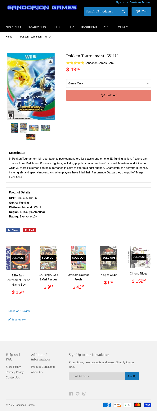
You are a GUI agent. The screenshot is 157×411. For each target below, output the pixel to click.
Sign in (119, 2)
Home (9, 36)
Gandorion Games (25, 405)
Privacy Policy (15, 372)
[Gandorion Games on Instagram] (84, 394)
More (122, 27)
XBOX (56, 27)
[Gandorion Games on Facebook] (71, 394)
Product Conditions (43, 366)
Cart (144, 11)
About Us (37, 372)
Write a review (17, 319)
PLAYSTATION (36, 27)
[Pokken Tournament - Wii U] (14, 128)
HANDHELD (89, 27)
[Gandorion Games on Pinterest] (78, 394)
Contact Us (13, 377)
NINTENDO (13, 27)
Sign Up (132, 376)
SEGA (70, 27)
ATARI (107, 27)
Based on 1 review (19, 310)
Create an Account (140, 2)
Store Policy (13, 366)
